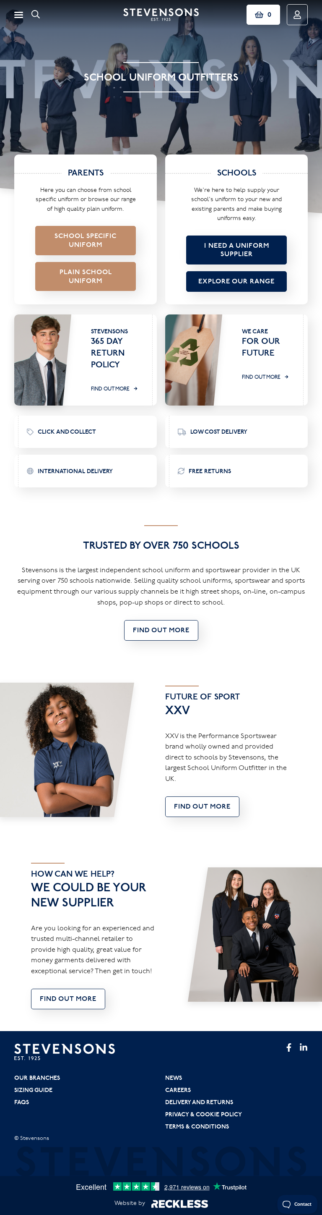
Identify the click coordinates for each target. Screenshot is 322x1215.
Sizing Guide (33, 1090)
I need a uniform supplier (236, 250)
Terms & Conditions (197, 1126)
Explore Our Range (236, 281)
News (173, 1078)
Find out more (110, 388)
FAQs (21, 1102)
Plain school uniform (86, 276)
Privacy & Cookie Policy (203, 1114)
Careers (178, 1090)
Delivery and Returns (199, 1102)
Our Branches (37, 1078)
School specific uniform (86, 240)
